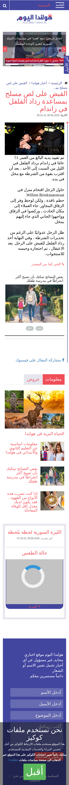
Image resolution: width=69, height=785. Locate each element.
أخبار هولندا (39, 83)
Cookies (13, 760)
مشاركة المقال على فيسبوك (39, 360)
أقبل (34, 771)
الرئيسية (56, 83)
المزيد (33, 606)
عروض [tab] (33, 379)
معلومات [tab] (53, 379)
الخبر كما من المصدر (46, 264)
